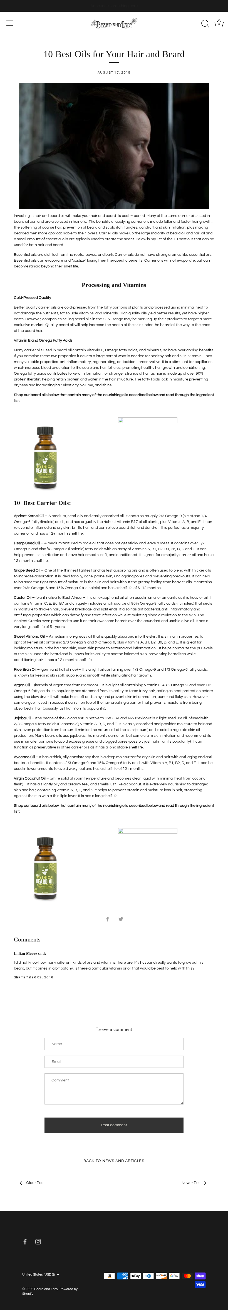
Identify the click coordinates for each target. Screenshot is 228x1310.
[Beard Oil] (114, 146)
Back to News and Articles (114, 1161)
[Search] (205, 24)
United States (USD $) (38, 1274)
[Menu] (10, 23)
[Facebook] (25, 1242)
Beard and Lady (46, 1289)
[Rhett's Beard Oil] (147, 420)
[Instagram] (38, 1242)
